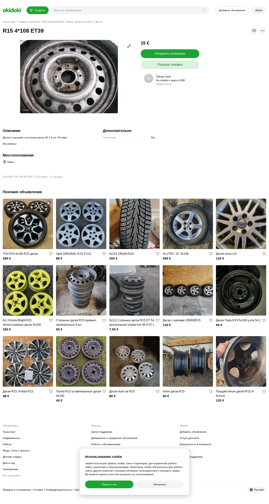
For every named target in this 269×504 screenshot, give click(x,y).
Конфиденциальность (59, 489)
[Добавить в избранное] (51, 254)
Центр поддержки (101, 431)
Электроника (10, 469)
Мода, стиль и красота (16, 450)
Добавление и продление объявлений (114, 438)
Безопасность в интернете (195, 444)
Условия (38, 489)
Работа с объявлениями (105, 444)
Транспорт (9, 431)
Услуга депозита (189, 438)
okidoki (12, 10)
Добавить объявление (193, 431)
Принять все (109, 484)
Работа (7, 444)
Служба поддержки (191, 456)
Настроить (160, 484)
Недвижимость (11, 438)
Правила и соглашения (17, 489)
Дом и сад (9, 462)
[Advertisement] (235, 65)
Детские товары (12, 456)
